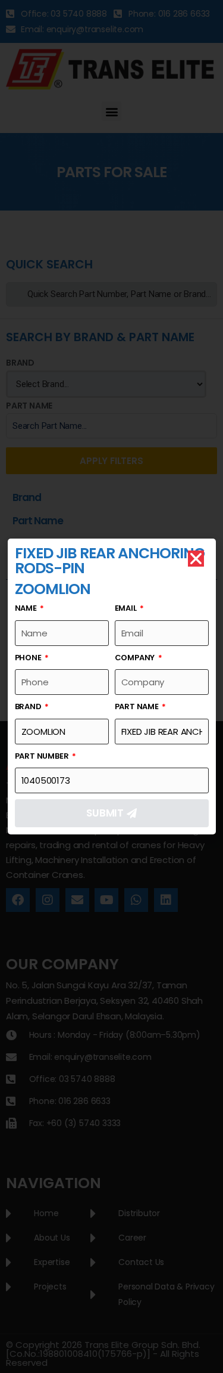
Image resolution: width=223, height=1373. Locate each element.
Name (27, 608)
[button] (196, 559)
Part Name (138, 706)
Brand (29, 706)
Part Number (43, 756)
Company (135, 657)
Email (127, 608)
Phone (29, 657)
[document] (111, 686)
